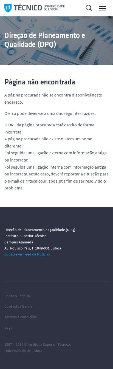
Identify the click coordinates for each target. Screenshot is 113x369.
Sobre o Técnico (17, 295)
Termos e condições (20, 316)
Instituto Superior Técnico (49, 344)
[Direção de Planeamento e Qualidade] (34, 8)
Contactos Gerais (18, 306)
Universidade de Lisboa (23, 350)
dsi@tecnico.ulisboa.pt (41, 181)
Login (8, 327)
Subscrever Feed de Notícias (27, 254)
